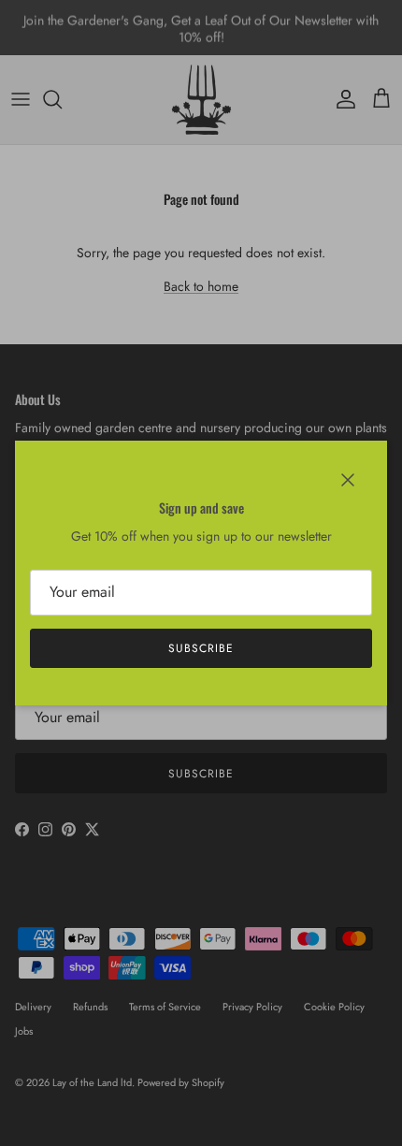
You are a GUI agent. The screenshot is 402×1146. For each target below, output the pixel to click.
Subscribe (201, 648)
